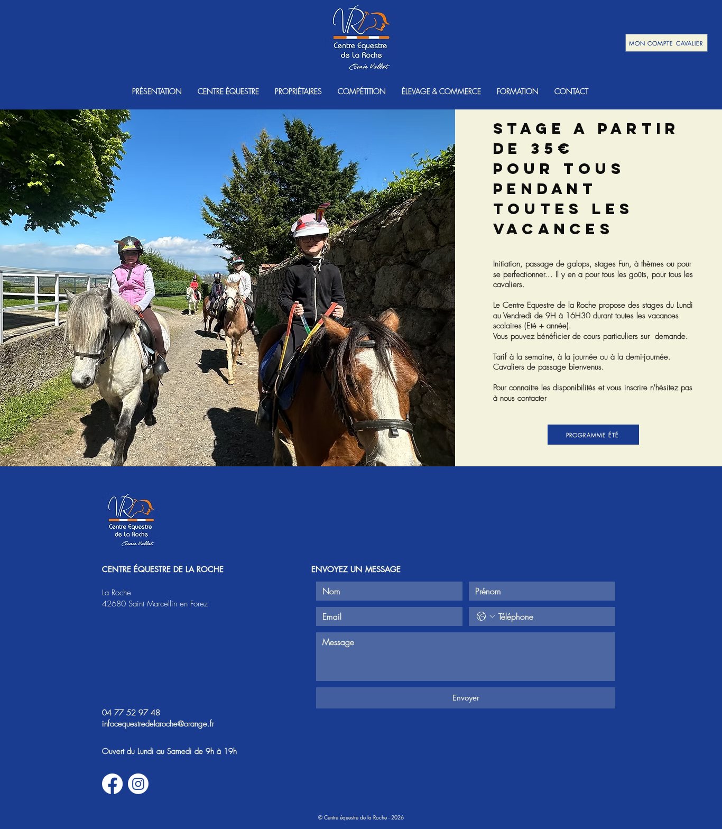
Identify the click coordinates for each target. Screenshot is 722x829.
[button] (157, 91)
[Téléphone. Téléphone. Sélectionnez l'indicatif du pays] (485, 616)
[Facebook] (112, 783)
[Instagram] (138, 783)
